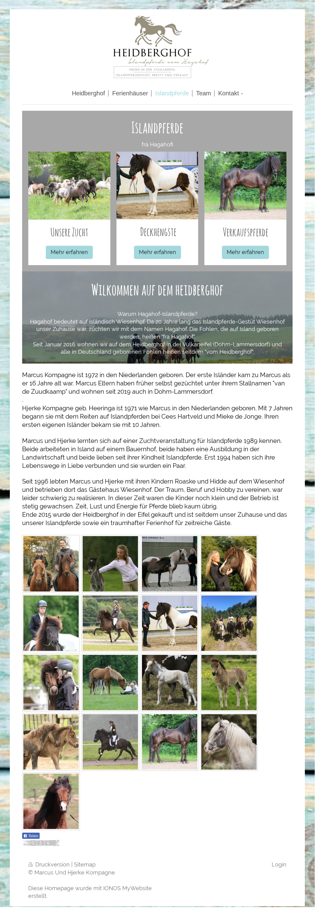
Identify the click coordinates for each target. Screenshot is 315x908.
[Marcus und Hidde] (51, 564)
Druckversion (52, 864)
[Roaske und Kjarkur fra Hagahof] (110, 564)
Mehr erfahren (69, 252)
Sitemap (85, 864)
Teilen (32, 836)
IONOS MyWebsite (127, 888)
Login (279, 864)
